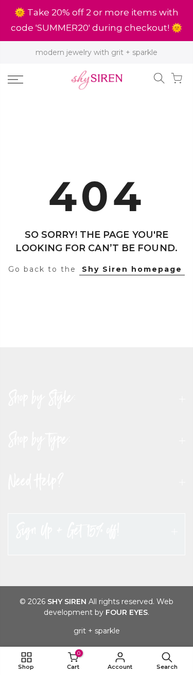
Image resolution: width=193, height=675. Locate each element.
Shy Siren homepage (132, 269)
